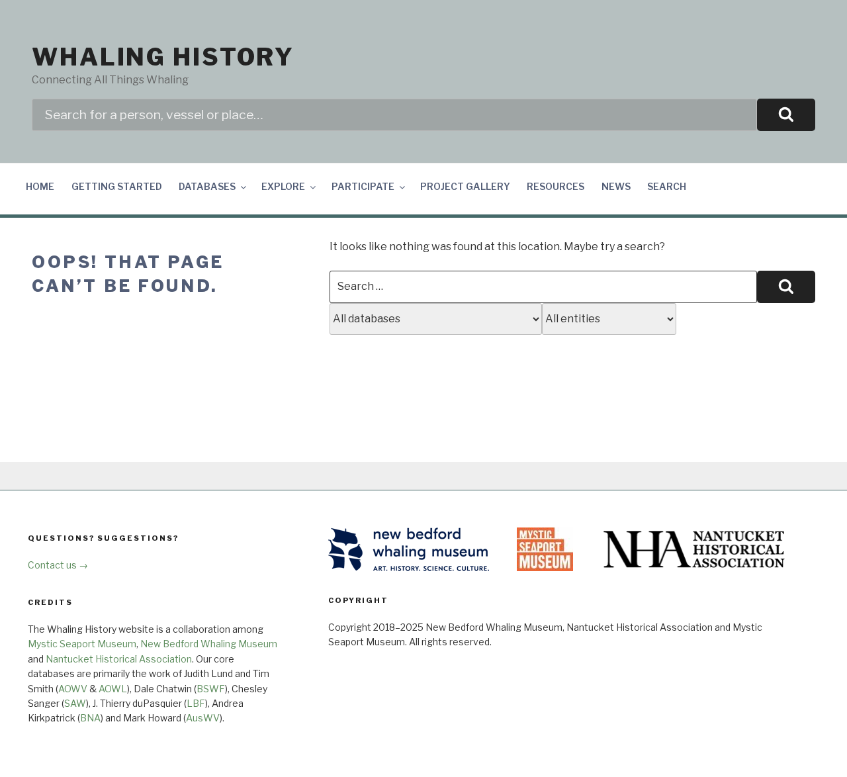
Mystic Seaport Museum (82, 643)
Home (40, 186)
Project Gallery (465, 186)
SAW (75, 703)
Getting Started (116, 186)
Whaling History (163, 56)
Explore (283, 186)
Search (666, 186)
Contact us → (58, 565)
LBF (196, 703)
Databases (207, 186)
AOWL (113, 688)
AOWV (72, 688)
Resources (555, 186)
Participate (363, 186)
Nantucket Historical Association (119, 658)
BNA (90, 717)
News (616, 186)
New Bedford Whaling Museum (208, 643)
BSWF (211, 688)
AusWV (203, 717)
